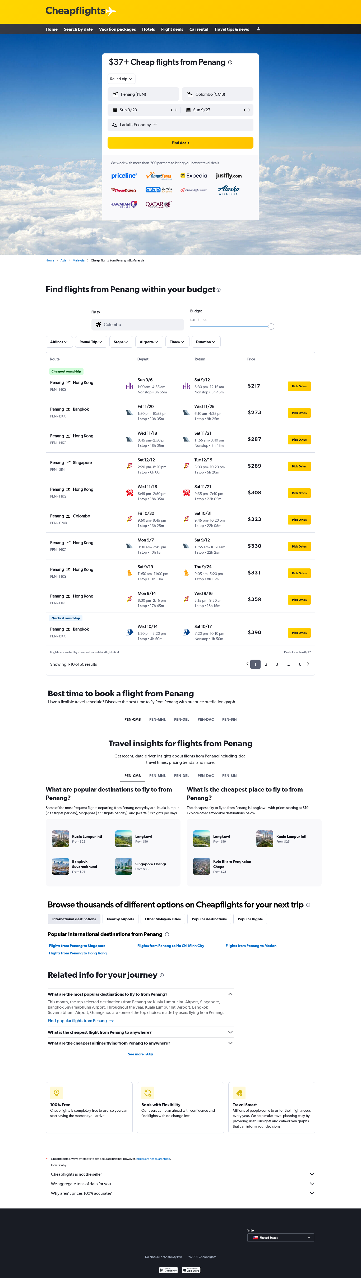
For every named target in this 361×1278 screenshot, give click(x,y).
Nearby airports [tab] (120, 919)
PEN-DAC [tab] (206, 719)
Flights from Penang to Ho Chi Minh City (170, 946)
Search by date (78, 29)
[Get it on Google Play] (168, 1271)
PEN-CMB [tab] (132, 719)
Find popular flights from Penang (77, 1020)
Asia (63, 260)
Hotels (148, 29)
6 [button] (300, 664)
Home (52, 29)
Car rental (198, 29)
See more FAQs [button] (140, 1054)
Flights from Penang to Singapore (77, 946)
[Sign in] (258, 29)
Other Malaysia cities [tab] (163, 919)
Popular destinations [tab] (209, 919)
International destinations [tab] (74, 919)
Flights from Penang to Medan (251, 946)
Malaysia (79, 260)
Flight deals (172, 29)
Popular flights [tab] (250, 919)
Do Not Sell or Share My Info (163, 1257)
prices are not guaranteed (153, 1159)
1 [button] (255, 664)
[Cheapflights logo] (75, 11)
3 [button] (277, 664)
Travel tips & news (232, 29)
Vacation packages (117, 29)
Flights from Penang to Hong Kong (78, 953)
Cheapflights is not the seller (76, 1174)
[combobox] (122, 78)
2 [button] (266, 664)
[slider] (271, 326)
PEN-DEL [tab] (181, 719)
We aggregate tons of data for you (81, 1183)
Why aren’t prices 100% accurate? (81, 1193)
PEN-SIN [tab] (229, 719)
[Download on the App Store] (191, 1271)
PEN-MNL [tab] (157, 719)
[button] (230, 63)
